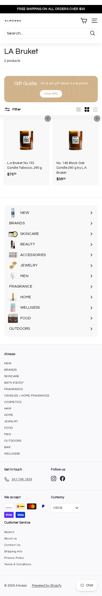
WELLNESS (12, 453)
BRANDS (10, 369)
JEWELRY (11, 421)
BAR (7, 447)
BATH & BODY (14, 382)
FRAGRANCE (13, 389)
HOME (8, 415)
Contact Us (12, 545)
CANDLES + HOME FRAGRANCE (27, 395)
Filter (16, 109)
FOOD (8, 428)
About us (10, 538)
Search (9, 532)
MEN (7, 434)
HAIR (7, 408)
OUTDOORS (12, 440)
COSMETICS (12, 402)
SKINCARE (11, 376)
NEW (7, 363)
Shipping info (13, 551)
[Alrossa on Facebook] (62, 478)
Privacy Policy (14, 558)
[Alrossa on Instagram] (53, 478)
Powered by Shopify (47, 585)
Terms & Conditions (17, 564)
